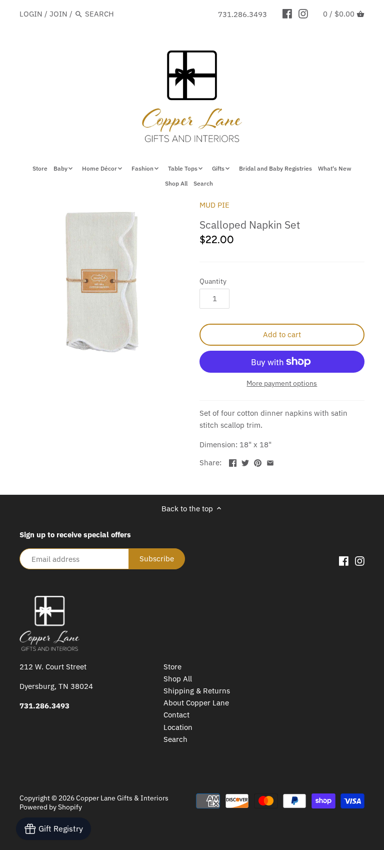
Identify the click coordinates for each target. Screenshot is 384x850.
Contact (177, 714)
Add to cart (282, 334)
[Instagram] (303, 13)
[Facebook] (287, 13)
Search (176, 739)
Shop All (178, 678)
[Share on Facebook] (232, 461)
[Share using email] (270, 461)
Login (31, 14)
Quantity (213, 281)
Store (173, 666)
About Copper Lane (196, 702)
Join (59, 14)
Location (178, 727)
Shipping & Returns (197, 690)
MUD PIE (215, 205)
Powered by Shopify (51, 806)
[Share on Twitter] (245, 461)
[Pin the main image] (258, 461)
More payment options (281, 383)
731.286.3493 (242, 14)
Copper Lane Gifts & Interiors (122, 797)
